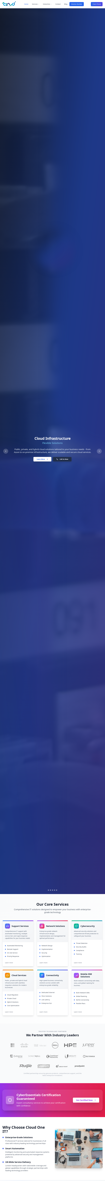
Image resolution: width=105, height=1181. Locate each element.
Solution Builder (76, 4)
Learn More (41, 459)
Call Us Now (64, 459)
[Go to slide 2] (50, 890)
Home (26, 4)
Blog (65, 4)
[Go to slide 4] (54, 890)
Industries (46, 4)
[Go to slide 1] (48, 890)
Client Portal (96, 4)
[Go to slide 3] (52, 890)
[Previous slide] (5, 451)
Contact (58, 4)
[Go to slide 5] (56, 890)
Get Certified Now (84, 1100)
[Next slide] (99, 451)
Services (35, 4)
